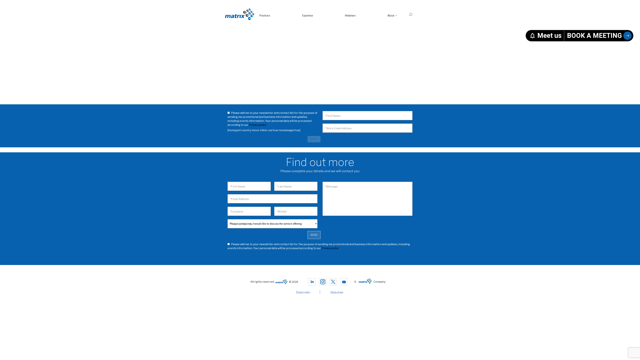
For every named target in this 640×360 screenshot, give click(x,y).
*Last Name (284, 186)
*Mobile (282, 211)
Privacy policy (257, 124)
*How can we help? (242, 224)
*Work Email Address (338, 128)
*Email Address (239, 199)
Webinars (350, 16)
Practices (264, 16)
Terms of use (336, 292)
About (391, 16)
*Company (236, 211)
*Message (331, 186)
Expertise (307, 16)
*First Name (332, 116)
